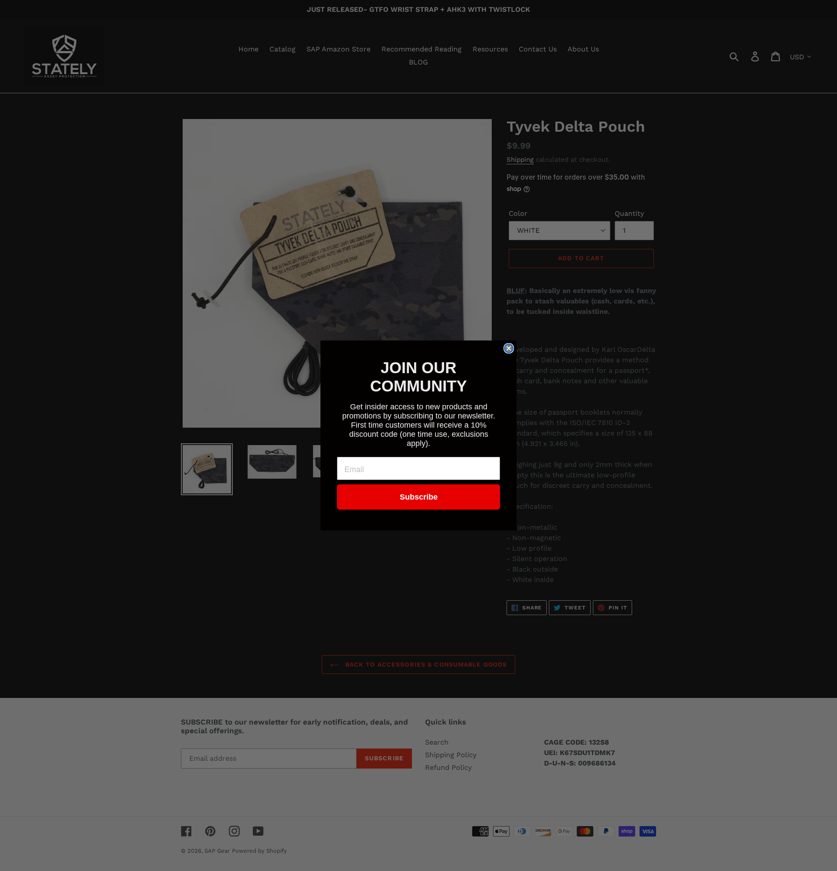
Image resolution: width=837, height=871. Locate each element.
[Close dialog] (508, 348)
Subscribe (419, 497)
